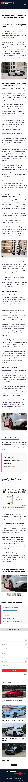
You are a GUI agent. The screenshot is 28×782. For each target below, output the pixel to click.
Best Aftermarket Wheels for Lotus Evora (13, 720)
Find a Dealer (6, 615)
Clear (25, 674)
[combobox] (14, 640)
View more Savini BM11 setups (10, 610)
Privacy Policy (22, 780)
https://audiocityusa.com (17, 621)
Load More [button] (14, 764)
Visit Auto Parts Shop (8, 613)
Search (14, 670)
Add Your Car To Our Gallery (14, 629)
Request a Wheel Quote (8, 618)
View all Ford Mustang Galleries (10, 607)
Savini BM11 (18, 460)
